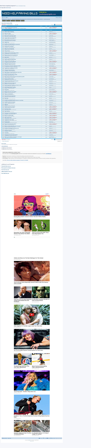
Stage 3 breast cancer (7, 117)
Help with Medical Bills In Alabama (10, 87)
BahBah (51, 46)
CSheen (6, 81)
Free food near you (5, 169)
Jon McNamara (48, 153)
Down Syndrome (7, 111)
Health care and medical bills (9, 48)
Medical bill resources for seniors (9, 63)
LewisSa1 (6, 62)
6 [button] (60, 24)
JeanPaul (51, 134)
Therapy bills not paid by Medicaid (10, 61)
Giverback (51, 85)
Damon (51, 128)
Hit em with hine (52, 89)
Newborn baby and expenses (9, 31)
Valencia (6, 92)
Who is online (3, 143)
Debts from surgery (7, 33)
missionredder (7, 118)
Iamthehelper (51, 78)
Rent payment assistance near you (8, 167)
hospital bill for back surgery (9, 119)
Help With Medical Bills (6, 23)
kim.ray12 (6, 96)
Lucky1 (6, 75)
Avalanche (6, 40)
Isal (50, 87)
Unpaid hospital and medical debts (10, 59)
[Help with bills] (32, 13)
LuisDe (6, 51)
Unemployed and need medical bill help (10, 134)
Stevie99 (51, 130)
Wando (51, 59)
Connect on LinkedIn (24, 160)
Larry (6, 32)
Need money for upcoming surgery (10, 35)
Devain (51, 57)
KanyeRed (51, 44)
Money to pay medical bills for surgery (10, 74)
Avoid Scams (8, 7)
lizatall (6, 49)
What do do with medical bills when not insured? (12, 126)
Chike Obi (51, 35)
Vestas (6, 38)
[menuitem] (7, 17)
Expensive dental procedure (9, 78)
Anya (6, 103)
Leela (50, 48)
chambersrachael (7, 66)
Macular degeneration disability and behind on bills (12, 85)
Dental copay (6, 57)
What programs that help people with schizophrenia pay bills (14, 76)
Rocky (6, 107)
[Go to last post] (56, 27)
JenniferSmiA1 (7, 53)
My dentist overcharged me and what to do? (11, 128)
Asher (6, 124)
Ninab (6, 34)
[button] (61, 24)
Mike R (6, 77)
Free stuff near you (5, 173)
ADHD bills (6, 104)
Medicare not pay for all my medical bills (11, 55)
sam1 (6, 133)
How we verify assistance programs (13, 160)
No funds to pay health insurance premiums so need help (13, 100)
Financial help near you (6, 166)
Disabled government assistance (9, 106)
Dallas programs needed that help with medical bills (12, 72)
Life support (6, 132)
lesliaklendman (7, 135)
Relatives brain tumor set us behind (10, 91)
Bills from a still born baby (8, 115)
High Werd (6, 64)
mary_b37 (6, 36)
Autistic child (6, 42)
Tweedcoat (6, 131)
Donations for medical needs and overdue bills (12, 44)
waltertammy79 (7, 79)
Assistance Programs (23, 28)
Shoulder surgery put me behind (9, 102)
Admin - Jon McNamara (8, 28)
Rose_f (51, 31)
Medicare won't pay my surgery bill (10, 83)
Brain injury (6, 98)
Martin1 (51, 104)
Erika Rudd (51, 76)
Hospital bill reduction (8, 130)
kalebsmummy (7, 120)
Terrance (51, 102)
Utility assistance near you (6, 171)
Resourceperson (52, 63)
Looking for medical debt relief (9, 70)
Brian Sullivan (7, 137)
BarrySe (6, 105)
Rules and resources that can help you (10, 27)
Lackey (6, 90)
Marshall (6, 94)
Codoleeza (51, 100)
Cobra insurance (7, 50)
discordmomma (7, 122)
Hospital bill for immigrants (8, 46)
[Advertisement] (25, 3)
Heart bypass (6, 89)
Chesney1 (6, 47)
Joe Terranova (7, 109)
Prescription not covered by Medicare (10, 113)
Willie (6, 68)
